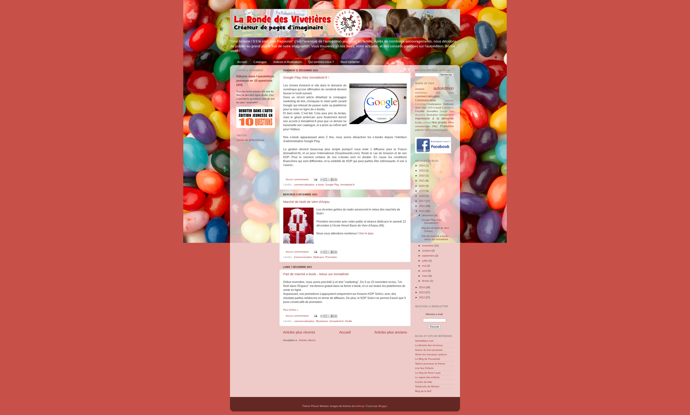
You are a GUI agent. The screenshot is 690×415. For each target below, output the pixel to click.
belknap (359, 406)
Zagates (444, 130)
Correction (420, 104)
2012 (422, 297)
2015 (422, 211)
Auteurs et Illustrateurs (287, 62)
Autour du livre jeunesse (429, 349)
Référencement (432, 130)
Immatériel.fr (347, 184)
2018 (422, 195)
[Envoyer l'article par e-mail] (315, 179)
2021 (422, 180)
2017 (422, 200)
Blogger (382, 406)
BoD (438, 93)
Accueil (242, 62)
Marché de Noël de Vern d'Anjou (306, 202)
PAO (434, 126)
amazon (419, 88)
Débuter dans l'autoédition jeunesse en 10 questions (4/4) (255, 81)
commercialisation (304, 184)
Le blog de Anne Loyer (428, 372)
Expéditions (448, 108)
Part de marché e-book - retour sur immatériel (316, 274)
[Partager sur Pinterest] (335, 179)
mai (424, 265)
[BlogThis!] (325, 179)
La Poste (426, 123)
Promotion (331, 257)
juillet (425, 260)
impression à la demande (434, 118)
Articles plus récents (299, 332)
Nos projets (439, 122)
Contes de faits (423, 381)
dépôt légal (421, 107)
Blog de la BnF (423, 391)
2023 (422, 170)
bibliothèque (421, 93)
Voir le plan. (366, 233)
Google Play (332, 184)
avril (424, 270)
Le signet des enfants (427, 377)
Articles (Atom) (307, 340)
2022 (422, 175)
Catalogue (260, 62)
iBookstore (322, 321)
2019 (422, 190)
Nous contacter (350, 62)
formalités (432, 111)
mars (425, 275)
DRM (430, 108)
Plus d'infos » (290, 309)
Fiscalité (419, 111)
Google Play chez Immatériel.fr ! (306, 77)
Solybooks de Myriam (427, 386)
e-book (320, 184)
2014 (422, 287)
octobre (426, 250)
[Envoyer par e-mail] (322, 179)
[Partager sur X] (329, 179)
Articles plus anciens (390, 332)
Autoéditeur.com (424, 340)
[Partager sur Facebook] (332, 179)
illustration (432, 114)
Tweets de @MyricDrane (250, 140)
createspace (434, 104)
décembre (428, 215)
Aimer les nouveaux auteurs (431, 354)
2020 (422, 185)
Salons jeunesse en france (430, 363)
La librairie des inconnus (429, 345)
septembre (428, 255)
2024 (422, 165)
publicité (419, 130)
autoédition (443, 88)
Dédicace (318, 257)
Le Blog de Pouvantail (427, 358)
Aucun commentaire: (298, 179)
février (426, 280)
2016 (422, 206)
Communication (303, 257)
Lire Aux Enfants (424, 368)
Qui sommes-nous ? (321, 62)
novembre (428, 245)
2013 (422, 292)
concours (449, 100)
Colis (451, 93)
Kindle (348, 321)
